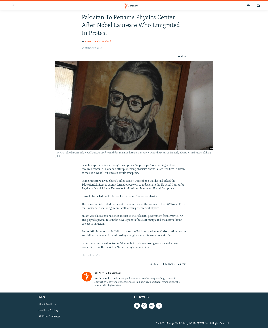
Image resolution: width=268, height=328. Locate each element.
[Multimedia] (248, 5)
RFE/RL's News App (49, 316)
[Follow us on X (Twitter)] (144, 306)
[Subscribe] (152, 306)
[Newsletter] (258, 5)
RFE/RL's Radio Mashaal (98, 41)
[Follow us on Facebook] (137, 306)
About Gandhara (47, 304)
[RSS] (159, 306)
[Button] (182, 57)
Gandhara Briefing (48, 310)
